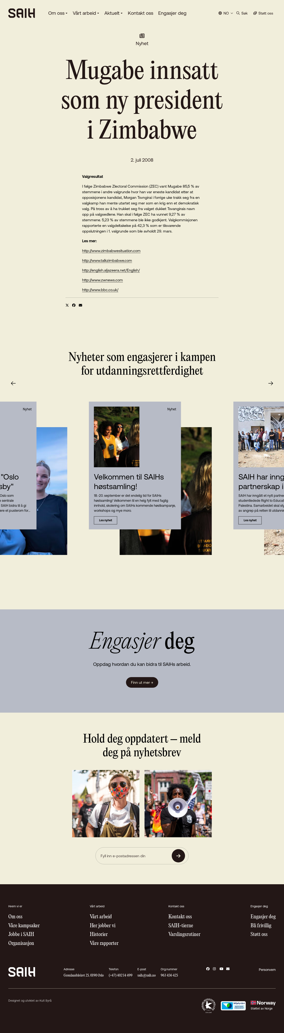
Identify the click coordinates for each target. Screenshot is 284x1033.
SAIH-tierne (180, 926)
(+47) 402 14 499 (120, 976)
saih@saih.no (146, 976)
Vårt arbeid (84, 13)
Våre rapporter (104, 943)
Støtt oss (259, 934)
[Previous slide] (13, 383)
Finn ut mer (142, 682)
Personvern (267, 970)
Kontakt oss (140, 13)
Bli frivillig (261, 926)
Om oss (56, 13)
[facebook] (73, 305)
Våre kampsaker (24, 926)
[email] (80, 305)
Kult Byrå (46, 1000)
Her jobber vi (102, 926)
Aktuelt (112, 13)
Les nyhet (105, 520)
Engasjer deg (172, 13)
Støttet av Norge (262, 1008)
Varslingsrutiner (184, 934)
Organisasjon (21, 943)
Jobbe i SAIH (21, 934)
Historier (99, 934)
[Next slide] (271, 383)
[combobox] (226, 13)
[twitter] (67, 305)
